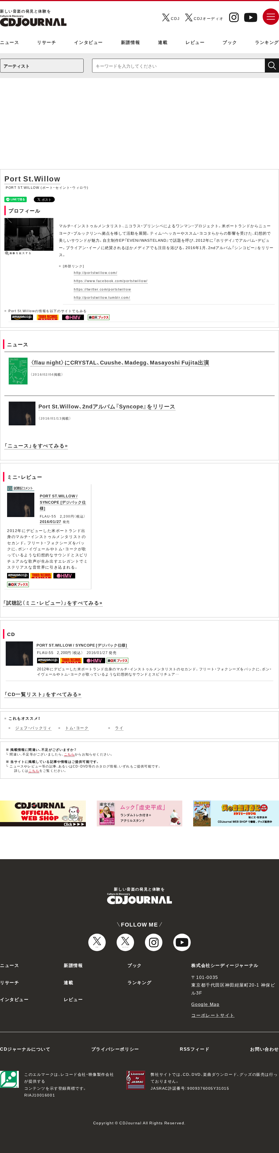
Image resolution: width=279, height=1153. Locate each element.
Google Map (205, 1004)
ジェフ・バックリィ (33, 727)
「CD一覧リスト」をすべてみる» (42, 694)
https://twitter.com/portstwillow (102, 289)
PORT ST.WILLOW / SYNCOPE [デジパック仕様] (63, 502)
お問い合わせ (264, 1049)
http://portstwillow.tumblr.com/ (102, 297)
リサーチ (46, 42)
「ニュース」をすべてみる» (36, 445)
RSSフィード (195, 1049)
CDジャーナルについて (25, 1049)
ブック (230, 42)
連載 (163, 42)
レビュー (195, 42)
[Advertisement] (139, 126)
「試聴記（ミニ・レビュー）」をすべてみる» (53, 602)
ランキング (267, 42)
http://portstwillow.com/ (95, 272)
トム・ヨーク (77, 727)
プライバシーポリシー (115, 1049)
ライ (119, 727)
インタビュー (88, 42)
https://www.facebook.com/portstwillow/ (111, 280)
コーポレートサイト (212, 1015)
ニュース (9, 42)
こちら (69, 754)
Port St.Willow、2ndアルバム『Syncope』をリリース (106, 406)
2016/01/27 (50, 521)
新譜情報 (130, 42)
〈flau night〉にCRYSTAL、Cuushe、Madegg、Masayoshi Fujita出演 (120, 362)
